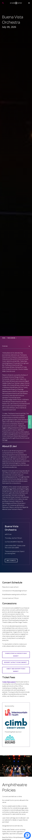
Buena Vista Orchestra (23, 337)
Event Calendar (11, 337)
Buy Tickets (11, 560)
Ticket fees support (9, 682)
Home (3, 337)
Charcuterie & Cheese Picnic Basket (16, 655)
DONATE (29, 422)
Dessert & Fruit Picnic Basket (15, 662)
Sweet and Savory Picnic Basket (16, 670)
